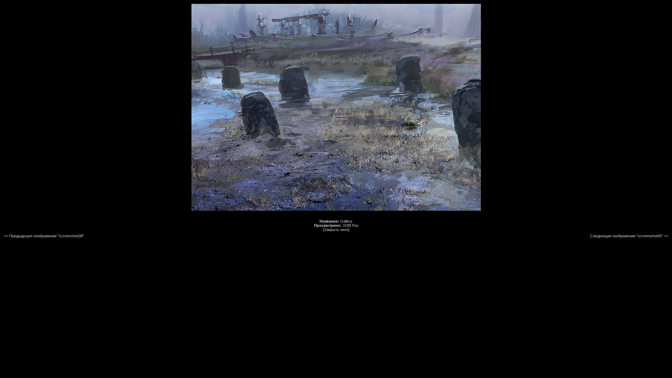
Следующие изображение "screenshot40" (626, 236)
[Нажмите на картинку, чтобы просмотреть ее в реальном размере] (336, 209)
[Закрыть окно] (336, 229)
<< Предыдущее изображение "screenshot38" (44, 236)
